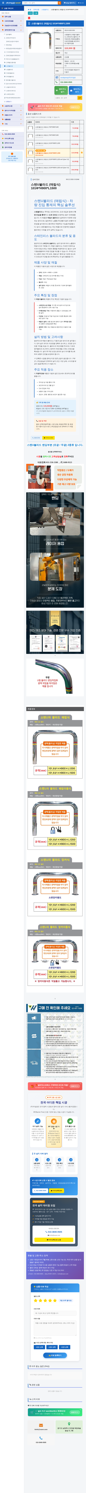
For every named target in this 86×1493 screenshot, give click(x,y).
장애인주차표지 (11, 38)
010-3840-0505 (10, 134)
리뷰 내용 (37, 1318)
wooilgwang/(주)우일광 (68, 77)
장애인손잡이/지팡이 (12, 41)
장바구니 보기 (76, 90)
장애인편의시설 (10, 30)
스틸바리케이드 (11, 87)
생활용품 (7, 119)
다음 (35, 13)
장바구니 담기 (62, 90)
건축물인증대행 (11, 62)
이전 (30, 13)
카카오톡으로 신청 (54, 1240)
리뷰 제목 (37, 1309)
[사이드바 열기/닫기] (3, 3)
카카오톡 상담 (9, 138)
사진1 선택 (39, 1347)
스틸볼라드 (9, 69)
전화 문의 (37, 438)
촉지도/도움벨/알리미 (12, 59)
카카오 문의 (49, 438)
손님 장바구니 (70, 3)
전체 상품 (8, 16)
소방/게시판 (8, 106)
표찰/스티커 (8, 115)
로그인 (81, 3)
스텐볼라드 (9, 66)
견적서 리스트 (9, 143)
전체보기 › (9, 101)
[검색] (59, 3)
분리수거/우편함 (10, 110)
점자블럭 (9, 34)
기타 (6, 124)
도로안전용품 (9, 21)
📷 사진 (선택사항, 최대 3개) (43, 1342)
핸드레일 (9, 45)
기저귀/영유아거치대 (12, 52)
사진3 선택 (64, 1347)
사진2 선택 (52, 1347)
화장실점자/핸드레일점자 (14, 48)
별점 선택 (37, 1296)
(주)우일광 (13, 3)
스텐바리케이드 (11, 91)
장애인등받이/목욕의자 (13, 55)
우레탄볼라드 (10, 73)
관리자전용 (8, 147)
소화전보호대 (10, 94)
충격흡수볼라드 (11, 80)
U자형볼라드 (10, 76)
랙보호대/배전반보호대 (13, 98)
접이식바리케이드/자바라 (14, 83)
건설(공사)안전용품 (11, 25)
